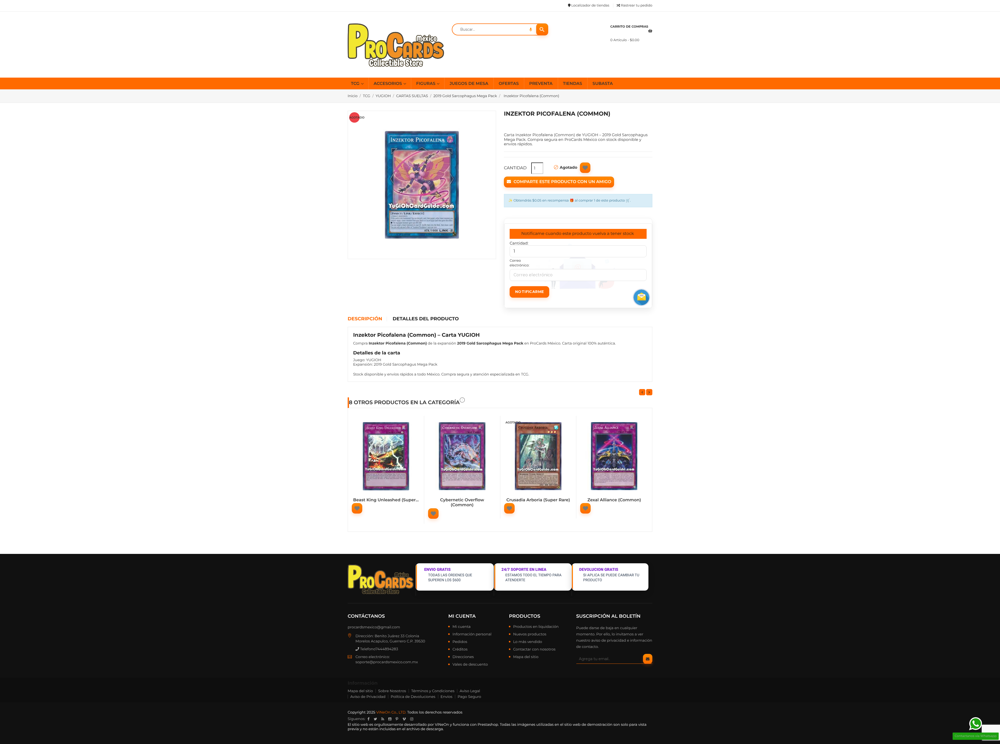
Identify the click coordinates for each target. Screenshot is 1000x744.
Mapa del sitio (525, 657)
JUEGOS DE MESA (468, 83)
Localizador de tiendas (589, 5)
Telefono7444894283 (378, 649)
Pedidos (459, 642)
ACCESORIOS (388, 83)
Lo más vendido (527, 642)
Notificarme (529, 291)
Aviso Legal (470, 691)
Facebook (368, 719)
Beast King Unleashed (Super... (386, 500)
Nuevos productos (529, 634)
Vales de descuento (470, 664)
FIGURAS (426, 83)
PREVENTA (541, 83)
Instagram (411, 719)
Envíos (447, 696)
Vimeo (404, 719)
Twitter (375, 719)
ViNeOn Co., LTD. (391, 712)
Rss (382, 719)
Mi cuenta (462, 616)
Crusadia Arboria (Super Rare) (538, 500)
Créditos (459, 649)
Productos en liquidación (536, 627)
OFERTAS (509, 83)
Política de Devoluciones (413, 696)
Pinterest (397, 719)
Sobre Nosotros (392, 691)
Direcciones (463, 657)
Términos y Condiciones (432, 691)
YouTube (389, 719)
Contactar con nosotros (534, 649)
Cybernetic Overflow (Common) (462, 503)
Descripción (365, 319)
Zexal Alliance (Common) (614, 500)
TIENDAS (572, 83)
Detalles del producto (426, 319)
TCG (356, 83)
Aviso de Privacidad (367, 696)
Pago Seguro (469, 696)
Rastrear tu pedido (636, 5)
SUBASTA (602, 83)
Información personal (471, 634)
